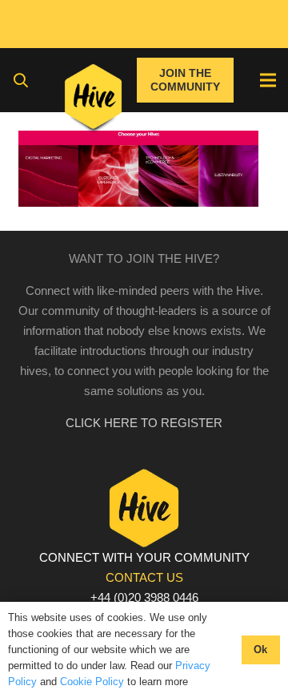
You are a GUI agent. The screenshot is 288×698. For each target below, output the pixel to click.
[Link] (93, 100)
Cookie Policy (92, 682)
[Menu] (268, 80)
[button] (21, 80)
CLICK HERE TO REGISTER (144, 423)
